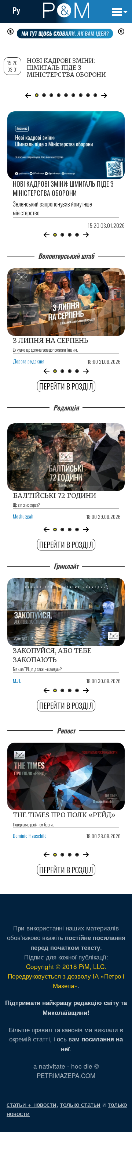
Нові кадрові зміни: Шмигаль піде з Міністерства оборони (63, 188)
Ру (16, 10)
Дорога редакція (28, 361)
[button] (46, 235)
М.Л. (17, 680)
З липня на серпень (50, 340)
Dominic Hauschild (30, 835)
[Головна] (66, 10)
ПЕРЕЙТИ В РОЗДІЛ (66, 386)
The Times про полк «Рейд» (64, 815)
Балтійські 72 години (54, 495)
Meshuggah (23, 516)
